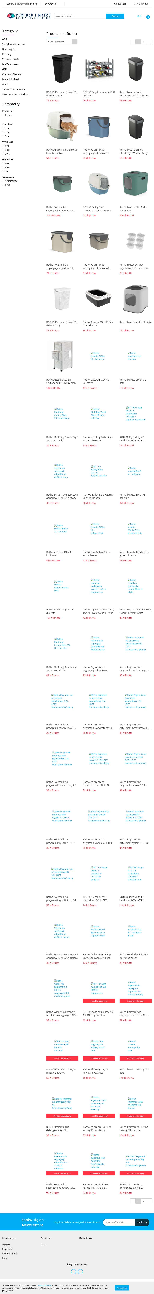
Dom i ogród (9, 49)
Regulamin (7, 1248)
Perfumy (7, 54)
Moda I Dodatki (11, 79)
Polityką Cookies (45, 1285)
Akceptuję (122, 1287)
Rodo (4, 1258)
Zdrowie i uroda (11, 59)
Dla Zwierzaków (11, 64)
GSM (5, 69)
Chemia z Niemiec (12, 74)
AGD (5, 38)
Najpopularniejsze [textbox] (56, 41)
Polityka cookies (10, 1253)
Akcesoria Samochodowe (16, 94)
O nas (44, 1244)
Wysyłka (6, 1244)
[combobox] (61, 41)
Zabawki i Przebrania (14, 89)
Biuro (5, 84)
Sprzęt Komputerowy (14, 44)
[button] (8, 1238)
